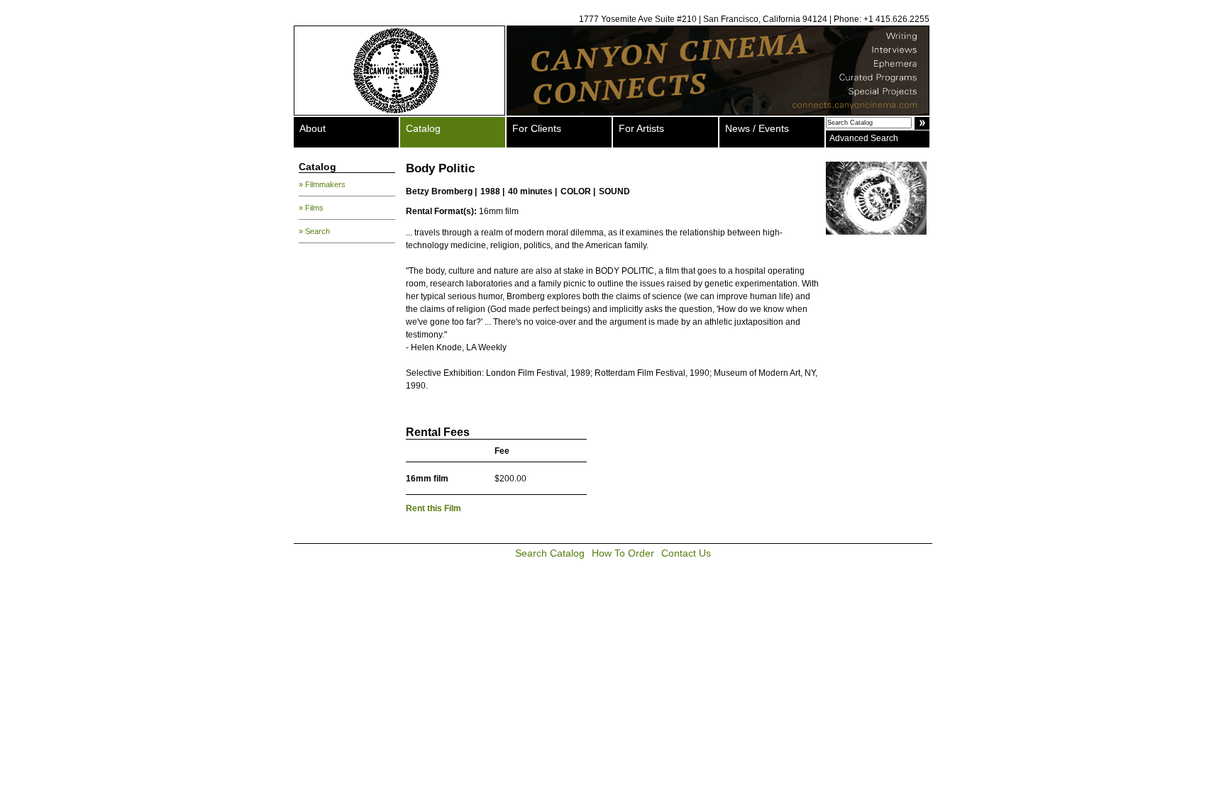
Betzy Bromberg (439, 191)
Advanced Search (863, 138)
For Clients (536, 128)
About (312, 128)
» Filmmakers (322, 184)
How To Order (623, 553)
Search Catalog (550, 553)
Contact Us (686, 553)
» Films (311, 207)
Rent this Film (433, 508)
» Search (314, 231)
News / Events (757, 128)
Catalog (423, 128)
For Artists (641, 128)
